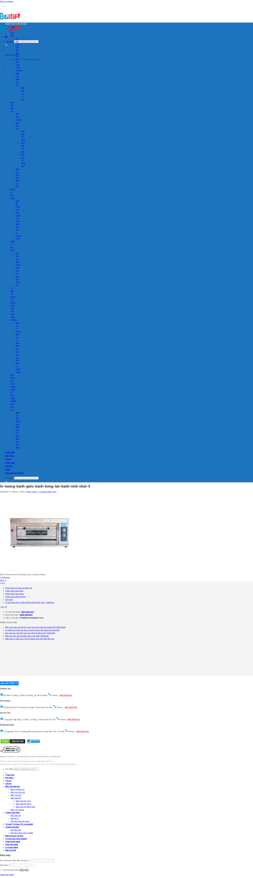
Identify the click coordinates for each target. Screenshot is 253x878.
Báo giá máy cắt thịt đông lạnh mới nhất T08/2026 (27, 636)
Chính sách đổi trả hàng (15, 596)
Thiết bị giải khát (12, 813)
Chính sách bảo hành (14, 591)
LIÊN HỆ (8, 466)
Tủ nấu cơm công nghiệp (19, 64)
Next (3, 580)
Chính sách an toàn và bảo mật (18, 588)
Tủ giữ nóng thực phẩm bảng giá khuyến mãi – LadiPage (29, 602)
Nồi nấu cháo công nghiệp (22, 833)
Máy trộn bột (18, 227)
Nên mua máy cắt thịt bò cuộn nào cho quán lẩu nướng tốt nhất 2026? (35, 627)
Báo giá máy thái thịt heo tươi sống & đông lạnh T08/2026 (30, 633)
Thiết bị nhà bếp (12, 827)
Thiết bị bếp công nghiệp (13, 395)
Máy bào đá (18, 270)
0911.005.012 (27, 612)
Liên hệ (8, 784)
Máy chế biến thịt (12, 786)
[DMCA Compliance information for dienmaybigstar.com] (10, 752)
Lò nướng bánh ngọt (47, 492)
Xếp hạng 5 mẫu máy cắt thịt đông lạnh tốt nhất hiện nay (29, 639)
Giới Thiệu (9, 456)
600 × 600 (31, 492)
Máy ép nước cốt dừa (18, 207)
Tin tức (8, 459)
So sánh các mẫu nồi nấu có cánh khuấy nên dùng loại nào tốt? (32, 630)
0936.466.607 (26, 615)
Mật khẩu (4, 865)
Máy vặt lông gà (18, 789)
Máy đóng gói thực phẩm (13, 381)
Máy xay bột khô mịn (18, 352)
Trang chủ (9, 452)
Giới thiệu (9, 778)
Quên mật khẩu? (7, 875)
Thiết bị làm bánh (12, 842)
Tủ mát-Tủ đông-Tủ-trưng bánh (13, 296)
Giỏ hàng (9, 599)
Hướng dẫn (10, 463)
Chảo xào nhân (18, 218)
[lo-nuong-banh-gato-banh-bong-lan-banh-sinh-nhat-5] (39, 571)
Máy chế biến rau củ (18, 79)
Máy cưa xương (18, 117)
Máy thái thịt (18, 125)
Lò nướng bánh (18, 236)
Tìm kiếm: (9, 41)
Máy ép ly (15, 818)
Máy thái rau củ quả (23, 93)
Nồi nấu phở (17, 53)
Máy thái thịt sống (23, 804)
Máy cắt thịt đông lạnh (23, 160)
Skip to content (6, 1)
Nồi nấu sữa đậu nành (18, 259)
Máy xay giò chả (18, 792)
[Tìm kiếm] (6, 481)
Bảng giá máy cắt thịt (14, 473)
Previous (5, 577)
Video (7, 470)
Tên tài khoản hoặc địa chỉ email (14, 860)
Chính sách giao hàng (14, 594)
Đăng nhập (24, 870)
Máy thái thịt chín (23, 801)
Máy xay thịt (18, 183)
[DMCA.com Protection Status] (13, 743)
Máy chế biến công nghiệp (13, 314)
